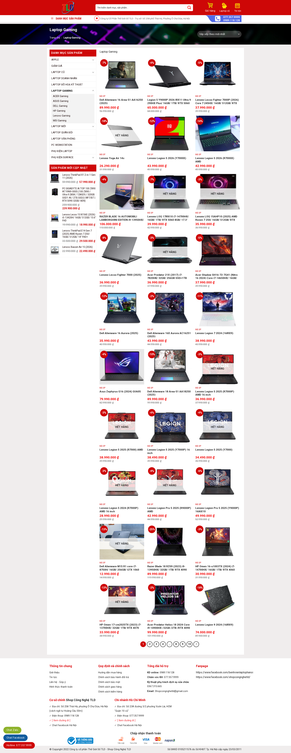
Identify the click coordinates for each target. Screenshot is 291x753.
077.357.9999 (231, 17)
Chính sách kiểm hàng (110, 691)
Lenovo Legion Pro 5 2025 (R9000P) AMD (169, 510)
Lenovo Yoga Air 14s (112, 158)
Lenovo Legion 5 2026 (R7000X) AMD (214, 160)
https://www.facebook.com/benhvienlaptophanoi (224, 672)
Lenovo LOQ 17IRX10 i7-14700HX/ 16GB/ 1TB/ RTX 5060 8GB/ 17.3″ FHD (168, 220)
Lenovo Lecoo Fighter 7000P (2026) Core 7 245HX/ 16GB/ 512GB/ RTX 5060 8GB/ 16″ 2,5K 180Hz (217, 103)
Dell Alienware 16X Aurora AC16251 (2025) (169, 335)
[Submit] (189, 7)
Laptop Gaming (62, 90)
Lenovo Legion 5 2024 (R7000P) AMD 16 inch (119, 510)
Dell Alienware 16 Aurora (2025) (119, 333)
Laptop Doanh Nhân (64, 78)
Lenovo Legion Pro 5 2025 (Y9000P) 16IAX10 (217, 510)
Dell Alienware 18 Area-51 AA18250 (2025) (169, 393)
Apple (55, 59)
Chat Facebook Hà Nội (64, 725)
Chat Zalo (12, 729)
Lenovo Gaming (61, 115)
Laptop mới (58, 126)
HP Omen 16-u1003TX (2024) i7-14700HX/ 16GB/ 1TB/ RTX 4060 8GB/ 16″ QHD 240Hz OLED (215, 569)
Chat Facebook (15, 737)
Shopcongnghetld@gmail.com (171, 691)
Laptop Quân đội (62, 132)
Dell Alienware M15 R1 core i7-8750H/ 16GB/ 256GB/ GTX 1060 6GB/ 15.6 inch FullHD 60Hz (119, 569)
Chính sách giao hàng (110, 686)
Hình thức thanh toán (61, 686)
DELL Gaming (60, 106)
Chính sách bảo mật (109, 682)
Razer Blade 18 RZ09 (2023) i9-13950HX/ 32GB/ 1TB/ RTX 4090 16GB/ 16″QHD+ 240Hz (167, 569)
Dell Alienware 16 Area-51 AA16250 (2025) (121, 101)
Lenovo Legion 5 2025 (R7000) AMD (121, 449)
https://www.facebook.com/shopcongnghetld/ (223, 677)
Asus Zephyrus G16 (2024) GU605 (120, 391)
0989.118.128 (231, 20)
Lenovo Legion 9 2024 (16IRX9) (214, 624)
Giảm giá (56, 65)
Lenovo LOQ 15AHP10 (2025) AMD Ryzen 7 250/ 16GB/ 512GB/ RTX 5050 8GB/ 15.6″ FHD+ (216, 220)
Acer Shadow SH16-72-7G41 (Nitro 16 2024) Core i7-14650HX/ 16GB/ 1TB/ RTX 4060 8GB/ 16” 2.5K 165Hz (217, 278)
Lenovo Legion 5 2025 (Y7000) (213, 449)
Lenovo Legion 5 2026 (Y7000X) (166, 158)
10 (189, 644)
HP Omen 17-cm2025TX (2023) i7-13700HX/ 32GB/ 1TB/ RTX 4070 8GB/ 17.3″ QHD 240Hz (120, 628)
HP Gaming (59, 110)
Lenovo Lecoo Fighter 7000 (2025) (120, 274)
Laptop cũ (58, 72)
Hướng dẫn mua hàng (110, 672)
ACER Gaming (60, 96)
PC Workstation (61, 144)
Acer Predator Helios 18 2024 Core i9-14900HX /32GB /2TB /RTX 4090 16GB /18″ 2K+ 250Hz (168, 628)
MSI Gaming (59, 120)
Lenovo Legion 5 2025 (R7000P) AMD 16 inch (214, 393)
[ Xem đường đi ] (60, 720)
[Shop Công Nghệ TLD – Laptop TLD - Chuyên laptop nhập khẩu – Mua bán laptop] (70, 7)
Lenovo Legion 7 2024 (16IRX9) (214, 333)
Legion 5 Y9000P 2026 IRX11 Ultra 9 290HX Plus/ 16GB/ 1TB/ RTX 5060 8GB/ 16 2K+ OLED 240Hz (169, 103)
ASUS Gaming (60, 101)
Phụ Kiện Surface (62, 157)
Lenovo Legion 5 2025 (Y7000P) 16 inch (168, 451)
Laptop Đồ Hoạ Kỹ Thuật (67, 84)
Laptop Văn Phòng (63, 138)
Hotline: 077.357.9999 (19, 745)
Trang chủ (55, 37)
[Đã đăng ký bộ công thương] (79, 740)
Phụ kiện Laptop (61, 151)
